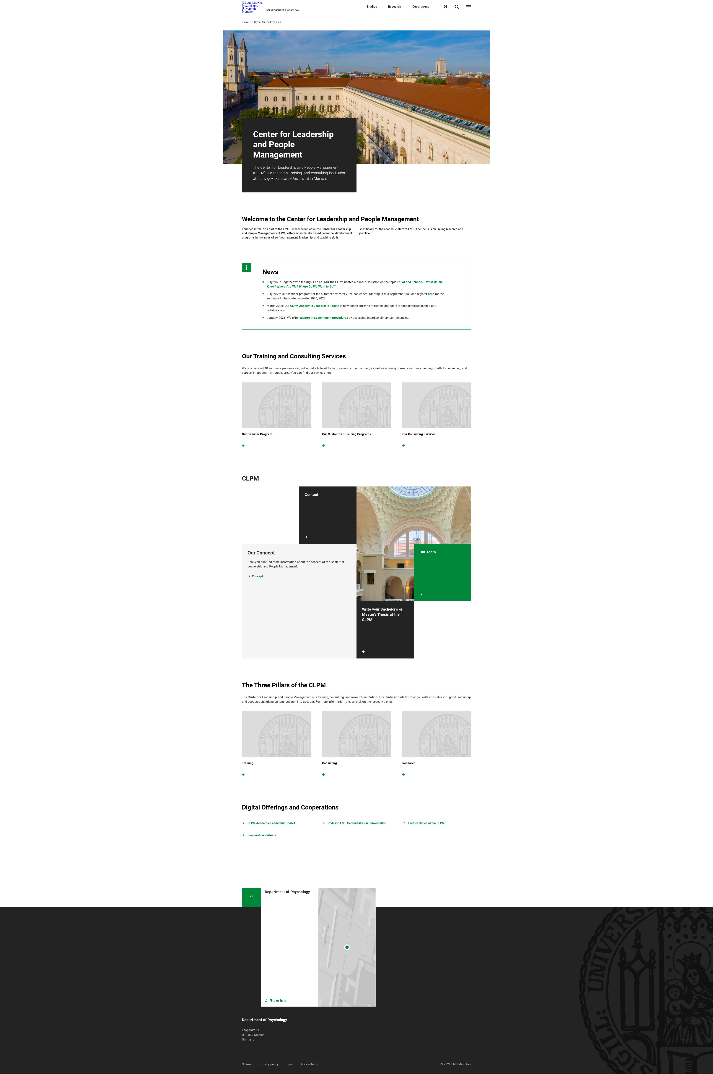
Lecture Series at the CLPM (426, 823)
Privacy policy (269, 1064)
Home (245, 22)
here (431, 294)
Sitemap (247, 1064)
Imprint (289, 1064)
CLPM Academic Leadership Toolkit (314, 306)
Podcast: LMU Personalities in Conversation (357, 823)
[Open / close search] (457, 7)
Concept (257, 576)
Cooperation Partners (262, 835)
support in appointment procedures (323, 317)
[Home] (251, 897)
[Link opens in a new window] (318, 947)
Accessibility (309, 1064)
